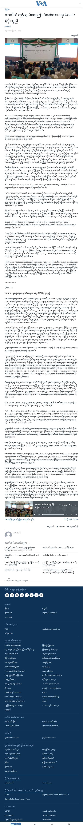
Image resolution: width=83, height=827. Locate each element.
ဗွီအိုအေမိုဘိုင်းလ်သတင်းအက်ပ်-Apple (17, 799)
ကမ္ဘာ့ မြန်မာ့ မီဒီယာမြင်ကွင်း (14, 675)
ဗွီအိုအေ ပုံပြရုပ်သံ (48, 758)
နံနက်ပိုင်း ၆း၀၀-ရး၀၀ (12, 738)
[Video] (35, 824)
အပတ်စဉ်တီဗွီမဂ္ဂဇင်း (11, 758)
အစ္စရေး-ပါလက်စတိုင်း (49, 613)
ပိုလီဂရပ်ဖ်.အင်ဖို (47, 754)
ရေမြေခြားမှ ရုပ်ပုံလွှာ (49, 749)
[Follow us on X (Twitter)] (12, 595)
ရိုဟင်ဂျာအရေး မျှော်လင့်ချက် (52, 675)
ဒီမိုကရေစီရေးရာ (10, 658)
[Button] (74, 35)
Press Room (9, 815)
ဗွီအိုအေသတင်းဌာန (43, 507)
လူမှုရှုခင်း (8, 709)
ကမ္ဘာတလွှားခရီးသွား (49, 654)
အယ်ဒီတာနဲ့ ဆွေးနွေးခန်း (13, 645)
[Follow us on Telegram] (27, 595)
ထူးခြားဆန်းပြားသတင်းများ (14, 705)
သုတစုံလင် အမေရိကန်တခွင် (51, 688)
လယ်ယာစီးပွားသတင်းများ (13, 697)
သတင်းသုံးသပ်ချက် (11, 654)
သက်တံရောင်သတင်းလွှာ (50, 705)
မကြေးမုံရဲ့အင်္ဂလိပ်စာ (12, 726)
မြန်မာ (7, 9)
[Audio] (52, 824)
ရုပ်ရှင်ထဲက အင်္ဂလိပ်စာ (49, 721)
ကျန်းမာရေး (46, 667)
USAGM (7, 811)
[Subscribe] (41, 595)
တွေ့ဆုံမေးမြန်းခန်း (11, 771)
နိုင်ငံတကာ (8, 613)
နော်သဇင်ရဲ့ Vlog (47, 767)
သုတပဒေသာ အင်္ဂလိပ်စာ (50, 726)
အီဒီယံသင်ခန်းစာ (10, 721)
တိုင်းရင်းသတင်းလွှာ (49, 679)
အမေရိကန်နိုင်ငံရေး (11, 662)
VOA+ (7, 795)
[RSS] (32, 595)
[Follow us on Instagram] (22, 595)
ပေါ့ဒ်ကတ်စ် (9, 633)
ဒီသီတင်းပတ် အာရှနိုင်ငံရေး (51, 658)
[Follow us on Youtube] (17, 595)
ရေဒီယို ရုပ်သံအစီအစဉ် (12, 754)
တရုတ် (44, 608)
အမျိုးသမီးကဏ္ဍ (47, 671)
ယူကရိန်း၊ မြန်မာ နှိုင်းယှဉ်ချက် (15, 701)
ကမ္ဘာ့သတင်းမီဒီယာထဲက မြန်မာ (15, 671)
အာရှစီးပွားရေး (47, 662)
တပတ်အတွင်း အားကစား (13, 692)
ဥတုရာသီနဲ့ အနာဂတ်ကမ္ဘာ (13, 684)
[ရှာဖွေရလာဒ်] (69, 824)
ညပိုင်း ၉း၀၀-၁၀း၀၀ (49, 738)
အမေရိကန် (8, 617)
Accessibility (46, 820)
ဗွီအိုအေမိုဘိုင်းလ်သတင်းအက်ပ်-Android (55, 795)
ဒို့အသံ (44, 701)
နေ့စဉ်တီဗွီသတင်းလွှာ (12, 749)
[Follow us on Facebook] (7, 595)
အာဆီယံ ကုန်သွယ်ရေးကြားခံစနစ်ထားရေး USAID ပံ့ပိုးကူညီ (57, 505)
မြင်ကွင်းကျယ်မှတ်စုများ (50, 649)
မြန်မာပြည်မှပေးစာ (48, 645)
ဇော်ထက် (8, 26)
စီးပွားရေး (8, 688)
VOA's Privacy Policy (49, 815)
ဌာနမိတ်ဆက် (9, 783)
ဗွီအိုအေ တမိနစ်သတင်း (49, 762)
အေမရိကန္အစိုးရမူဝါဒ (49, 811)
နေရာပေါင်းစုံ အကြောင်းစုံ (50, 697)
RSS (6, 629)
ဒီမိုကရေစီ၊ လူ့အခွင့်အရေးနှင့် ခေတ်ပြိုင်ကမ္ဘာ (19, 649)
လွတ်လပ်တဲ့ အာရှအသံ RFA (14, 820)
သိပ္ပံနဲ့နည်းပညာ (10, 679)
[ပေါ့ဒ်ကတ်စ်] (36, 595)
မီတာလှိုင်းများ (47, 783)
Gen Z (44, 692)
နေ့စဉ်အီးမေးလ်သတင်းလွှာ (51, 629)
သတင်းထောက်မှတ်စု (12, 667)
